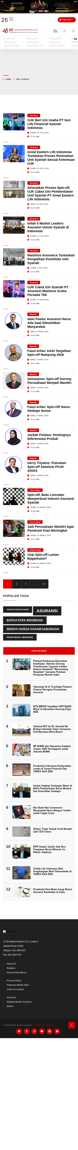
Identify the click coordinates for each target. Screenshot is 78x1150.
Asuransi (34, 115)
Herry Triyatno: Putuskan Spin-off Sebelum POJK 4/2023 (46, 466)
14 (44, 584)
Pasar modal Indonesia (20, 637)
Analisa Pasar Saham (17, 610)
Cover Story (35, 490)
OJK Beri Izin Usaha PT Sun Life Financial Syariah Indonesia (49, 124)
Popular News (39, 651)
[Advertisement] (39, 1082)
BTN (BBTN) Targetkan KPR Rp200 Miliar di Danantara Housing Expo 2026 (52, 709)
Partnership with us (17, 972)
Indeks (10, 1006)
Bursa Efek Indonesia (25, 620)
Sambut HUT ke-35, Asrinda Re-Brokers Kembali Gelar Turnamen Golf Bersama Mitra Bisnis (52, 729)
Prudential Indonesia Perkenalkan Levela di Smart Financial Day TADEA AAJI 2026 (52, 769)
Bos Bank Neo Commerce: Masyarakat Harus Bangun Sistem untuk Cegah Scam (52, 810)
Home (8, 79)
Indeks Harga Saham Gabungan (33, 629)
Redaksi (11, 968)
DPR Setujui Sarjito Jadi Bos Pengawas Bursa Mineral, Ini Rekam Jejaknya (49, 849)
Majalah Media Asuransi (19, 1002)
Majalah (33, 314)
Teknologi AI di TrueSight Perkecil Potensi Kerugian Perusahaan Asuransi (52, 689)
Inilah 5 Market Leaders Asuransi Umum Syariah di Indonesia (48, 227)
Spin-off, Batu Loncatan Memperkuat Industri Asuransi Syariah (50, 498)
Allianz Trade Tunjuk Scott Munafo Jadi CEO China (52, 830)
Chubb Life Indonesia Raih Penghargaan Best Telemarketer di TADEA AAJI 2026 (52, 871)
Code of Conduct (15, 989)
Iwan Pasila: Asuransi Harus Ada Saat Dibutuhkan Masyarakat (49, 323)
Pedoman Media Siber (18, 985)
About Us (11, 963)
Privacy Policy (14, 980)
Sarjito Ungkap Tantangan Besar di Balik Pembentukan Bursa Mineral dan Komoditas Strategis (52, 788)
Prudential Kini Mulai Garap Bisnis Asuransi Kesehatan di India (52, 890)
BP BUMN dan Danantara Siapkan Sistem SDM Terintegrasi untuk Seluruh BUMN (52, 749)
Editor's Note (35, 550)
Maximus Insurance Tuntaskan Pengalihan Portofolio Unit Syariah (51, 259)
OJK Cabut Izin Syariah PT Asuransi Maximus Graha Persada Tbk (47, 291)
